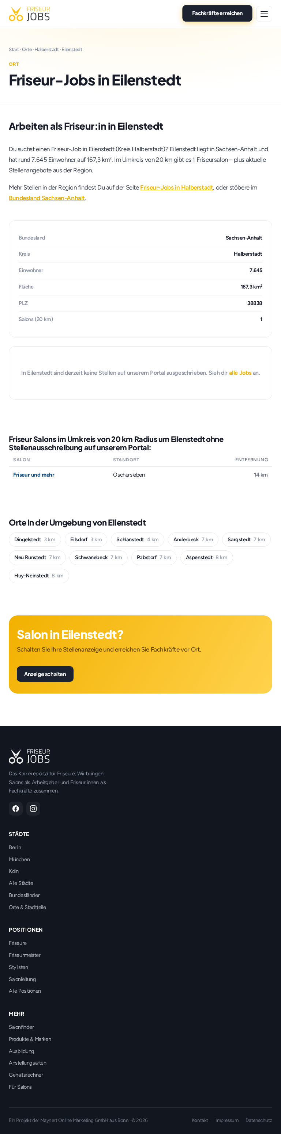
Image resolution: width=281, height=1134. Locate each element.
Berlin (15, 847)
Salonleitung (22, 979)
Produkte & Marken (30, 1039)
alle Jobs (240, 372)
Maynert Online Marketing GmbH (74, 1120)
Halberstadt (46, 49)
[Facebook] (16, 809)
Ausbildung (21, 1051)
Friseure (18, 943)
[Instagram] (33, 809)
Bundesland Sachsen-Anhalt (47, 198)
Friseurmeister (24, 955)
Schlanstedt (137, 539)
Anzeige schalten (45, 674)
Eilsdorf (86, 539)
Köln (13, 871)
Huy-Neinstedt (39, 575)
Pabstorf (154, 557)
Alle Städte (21, 883)
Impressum (227, 1120)
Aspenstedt (207, 557)
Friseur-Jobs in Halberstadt (176, 187)
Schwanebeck (98, 557)
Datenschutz (259, 1120)
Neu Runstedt (37, 557)
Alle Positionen (25, 991)
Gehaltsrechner (26, 1075)
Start (14, 49)
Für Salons (20, 1087)
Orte (26, 49)
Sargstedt (246, 539)
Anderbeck (193, 539)
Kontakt (200, 1120)
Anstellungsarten (27, 1062)
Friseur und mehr (34, 474)
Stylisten (18, 967)
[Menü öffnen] (264, 14)
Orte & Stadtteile (27, 907)
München (19, 859)
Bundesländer (24, 895)
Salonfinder (21, 1027)
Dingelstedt (35, 539)
